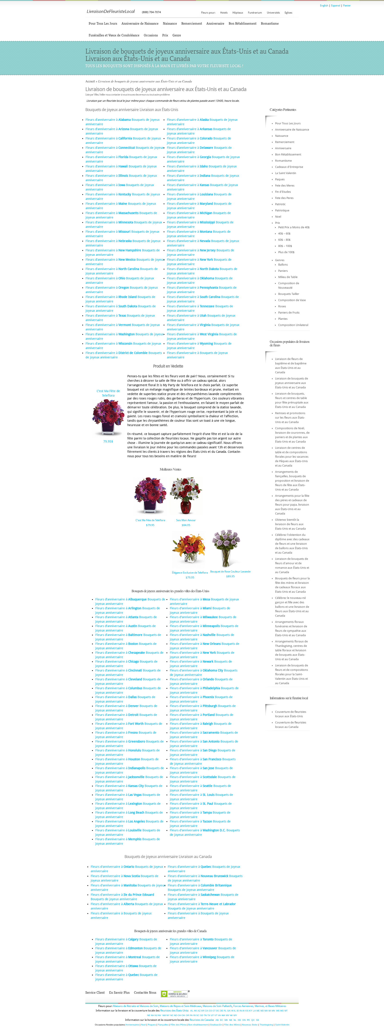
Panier (347, 5)
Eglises (288, 12)
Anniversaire (215, 23)
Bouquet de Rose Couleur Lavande (230, 571)
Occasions (151, 35)
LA (254, 1010)
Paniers (283, 270)
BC (221, 1020)
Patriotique (282, 210)
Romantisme (270, 23)
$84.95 (186, 525)
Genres (279, 260)
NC (171, 1015)
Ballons (283, 264)
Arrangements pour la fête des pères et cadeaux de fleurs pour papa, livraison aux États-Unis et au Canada (292, 504)
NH (152, 1015)
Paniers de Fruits (289, 312)
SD (201, 1015)
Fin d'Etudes (283, 191)
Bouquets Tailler (288, 294)
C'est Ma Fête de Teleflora (150, 520)
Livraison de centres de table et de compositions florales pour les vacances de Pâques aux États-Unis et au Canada (291, 456)
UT (212, 1015)
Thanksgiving (266, 1024)
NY (168, 1015)
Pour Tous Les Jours (103, 23)
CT (214, 1010)
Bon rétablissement (198, 1024)
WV (227, 1015)
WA (223, 1015)
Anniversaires (132, 1024)
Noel (278, 216)
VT (215, 1015)
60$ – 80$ (284, 239)
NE (148, 1015)
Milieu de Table (288, 277)
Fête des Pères (178, 1024)
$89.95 (230, 576)
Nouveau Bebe (250, 1024)
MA (266, 1010)
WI (231, 1015)
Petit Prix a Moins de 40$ (294, 227)
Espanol (335, 5)
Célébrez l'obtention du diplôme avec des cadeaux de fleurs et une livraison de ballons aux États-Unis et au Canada (292, 543)
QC (253, 1020)
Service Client (95, 992)
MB (226, 1020)
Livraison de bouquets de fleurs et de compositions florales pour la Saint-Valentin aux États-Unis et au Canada (291, 674)
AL (191, 1010)
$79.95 (150, 525)
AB (217, 1020)
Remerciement (191, 23)
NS (239, 1020)
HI (232, 1010)
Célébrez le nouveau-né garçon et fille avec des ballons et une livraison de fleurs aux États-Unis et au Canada (292, 606)
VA (219, 1015)
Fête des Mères (232, 1024)
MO (282, 1010)
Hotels (224, 12)
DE (221, 1010)
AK (195, 1010)
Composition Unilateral (293, 325)
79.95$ (108, 441)
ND (175, 1015)
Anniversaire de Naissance (140, 23)
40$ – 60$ (284, 233)
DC (217, 1010)
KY (250, 1010)
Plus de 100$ (286, 252)
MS (278, 1010)
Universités (273, 12)
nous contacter (113, 94)
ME (258, 1010)
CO (210, 1010)
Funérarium (255, 12)
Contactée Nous (145, 992)
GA (228, 1010)
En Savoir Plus (119, 992)
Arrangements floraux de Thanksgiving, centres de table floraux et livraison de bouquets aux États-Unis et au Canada (291, 650)
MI (269, 1010)
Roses (282, 306)
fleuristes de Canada (201, 1019)
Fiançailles (163, 1024)
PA (191, 1015)
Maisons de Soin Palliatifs (217, 1006)
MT (286, 1010)
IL (235, 1010)
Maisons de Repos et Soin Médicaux (180, 1006)
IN (241, 1010)
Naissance (170, 23)
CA (206, 1010)
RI (194, 1015)
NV (159, 1015)
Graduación (216, 1024)
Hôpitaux (237, 12)
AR (202, 1010)
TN (205, 1015)
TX (208, 1015)
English (324, 5)
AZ (199, 1010)
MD (262, 1010)
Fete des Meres (284, 185)
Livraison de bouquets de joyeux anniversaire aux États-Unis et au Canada (291, 383)
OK (183, 1015)
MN (273, 1010)
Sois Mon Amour (186, 520)
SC (197, 1015)
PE (248, 1020)
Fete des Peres (284, 198)
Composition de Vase (292, 300)
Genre (176, 35)
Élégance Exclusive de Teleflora (190, 572)
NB (230, 1020)
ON (244, 1020)
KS (246, 1010)
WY (235, 1015)
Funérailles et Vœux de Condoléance (114, 35)
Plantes (283, 318)
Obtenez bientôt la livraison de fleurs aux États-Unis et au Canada (290, 524)
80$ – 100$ (285, 246)
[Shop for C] (108, 437)
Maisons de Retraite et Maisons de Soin (135, 1006)
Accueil (90, 81)
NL (235, 1020)
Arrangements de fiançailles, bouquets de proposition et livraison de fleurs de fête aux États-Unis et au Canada (292, 480)
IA (243, 1010)
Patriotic (280, 204)
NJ (156, 1015)
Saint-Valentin (282, 1024)
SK (257, 1020)
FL (225, 1010)
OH (179, 1015)
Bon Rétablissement (242, 23)
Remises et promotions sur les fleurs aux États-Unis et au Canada (290, 417)
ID (238, 1010)
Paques (280, 179)
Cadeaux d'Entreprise (289, 167)
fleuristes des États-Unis (174, 1010)
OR (187, 1015)
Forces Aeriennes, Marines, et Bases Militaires (259, 1006)
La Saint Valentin (285, 173)
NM (164, 1015)
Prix (165, 35)
